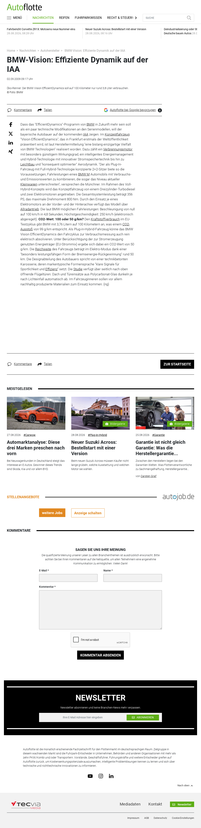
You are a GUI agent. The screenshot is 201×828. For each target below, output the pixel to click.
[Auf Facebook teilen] (10, 124)
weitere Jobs (52, 513)
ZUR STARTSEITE (177, 364)
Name (107, 570)
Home (11, 50)
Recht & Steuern (120, 18)
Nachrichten (43, 18)
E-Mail (43, 570)
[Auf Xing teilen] (10, 151)
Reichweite (43, 249)
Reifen (64, 18)
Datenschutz (160, 818)
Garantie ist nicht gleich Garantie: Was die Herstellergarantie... (160, 447)
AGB (146, 818)
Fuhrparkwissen (88, 18)
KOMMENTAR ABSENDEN (100, 655)
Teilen (48, 110)
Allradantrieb (29, 209)
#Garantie (158, 435)
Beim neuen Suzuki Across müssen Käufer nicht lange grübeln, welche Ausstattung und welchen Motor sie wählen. (100, 465)
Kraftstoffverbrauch (105, 219)
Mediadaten (130, 804)
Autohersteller (49, 50)
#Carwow (30, 435)
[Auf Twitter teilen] (11, 133)
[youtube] (90, 775)
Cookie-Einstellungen (183, 818)
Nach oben (183, 785)
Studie (77, 269)
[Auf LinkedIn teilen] (10, 142)
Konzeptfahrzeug (117, 134)
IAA (85, 134)
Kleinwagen (28, 184)
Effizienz (51, 269)
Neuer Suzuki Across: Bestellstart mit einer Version (94, 447)
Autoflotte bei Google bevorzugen (133, 110)
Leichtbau (27, 164)
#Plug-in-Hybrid (97, 435)
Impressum (133, 818)
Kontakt (155, 804)
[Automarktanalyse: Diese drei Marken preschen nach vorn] (36, 413)
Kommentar (46, 586)
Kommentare (23, 110)
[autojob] (178, 496)
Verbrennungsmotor (117, 149)
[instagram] (101, 775)
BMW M (84, 174)
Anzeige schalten (87, 513)
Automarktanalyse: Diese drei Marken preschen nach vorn (36, 447)
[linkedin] (111, 775)
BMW (90, 124)
